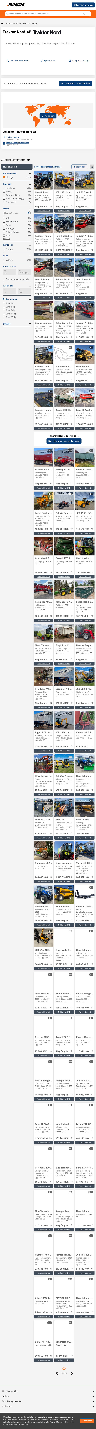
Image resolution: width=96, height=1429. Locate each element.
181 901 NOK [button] (82, 484)
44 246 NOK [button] (82, 964)
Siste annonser (10, 299)
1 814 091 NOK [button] (83, 573)
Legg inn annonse (84, 5)
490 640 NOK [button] (62, 790)
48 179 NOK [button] (82, 616)
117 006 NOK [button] (82, 1399)
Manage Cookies (62, 1422)
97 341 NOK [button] (61, 1356)
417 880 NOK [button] (62, 294)
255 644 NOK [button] (41, 573)
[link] (43, 180)
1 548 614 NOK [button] (63, 877)
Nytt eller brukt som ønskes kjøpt (64, 441)
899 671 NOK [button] (62, 616)
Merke (6, 209)
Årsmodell (8, 286)
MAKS (20, 270)
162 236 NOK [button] (41, 529)
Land (5, 256)
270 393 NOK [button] (41, 1269)
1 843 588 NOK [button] (42, 1138)
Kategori (7, 184)
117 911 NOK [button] (82, 1051)
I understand (87, 1421)
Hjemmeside (50, 60)
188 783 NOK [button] (82, 1008)
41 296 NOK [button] (61, 660)
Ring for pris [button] (41, 207)
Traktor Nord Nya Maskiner (17, 143)
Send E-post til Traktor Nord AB (75, 83)
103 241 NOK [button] (62, 1138)
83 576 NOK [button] (41, 1008)
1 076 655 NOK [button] (63, 250)
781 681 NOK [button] (82, 1356)
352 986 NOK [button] (62, 1312)
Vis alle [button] (6, 238)
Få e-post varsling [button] (80, 60)
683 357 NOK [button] (82, 877)
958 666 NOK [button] (41, 921)
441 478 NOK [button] (82, 529)
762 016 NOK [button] (62, 1399)
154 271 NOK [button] (62, 1182)
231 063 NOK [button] (41, 250)
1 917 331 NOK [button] (83, 1225)
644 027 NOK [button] (41, 964)
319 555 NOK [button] (62, 424)
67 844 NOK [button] (41, 834)
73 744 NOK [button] (41, 790)
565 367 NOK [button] (82, 1312)
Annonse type (9, 173)
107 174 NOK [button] (82, 834)
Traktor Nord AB (44, 211)
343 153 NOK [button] (62, 747)
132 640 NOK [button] (41, 424)
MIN (5, 270)
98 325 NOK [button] (61, 964)
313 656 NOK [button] (82, 921)
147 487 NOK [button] (41, 337)
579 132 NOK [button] (82, 1269)
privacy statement (12, 1424)
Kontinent (7, 245)
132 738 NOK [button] (41, 1225)
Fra (5, 289)
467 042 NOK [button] (82, 1095)
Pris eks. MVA (9, 266)
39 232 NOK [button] (41, 1182)
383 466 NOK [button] (41, 616)
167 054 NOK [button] (62, 703)
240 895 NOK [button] (41, 877)
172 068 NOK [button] (62, 573)
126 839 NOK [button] (41, 747)
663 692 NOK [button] (82, 790)
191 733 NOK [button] (62, 834)
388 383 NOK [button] (41, 381)
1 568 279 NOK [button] (83, 424)
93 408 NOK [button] (82, 1182)
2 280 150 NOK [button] (42, 1312)
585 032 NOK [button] (62, 1008)
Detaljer (6, 324)
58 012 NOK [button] (82, 747)
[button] (16, 167)
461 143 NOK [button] (82, 1138)
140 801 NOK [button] (62, 529)
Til (19, 289)
